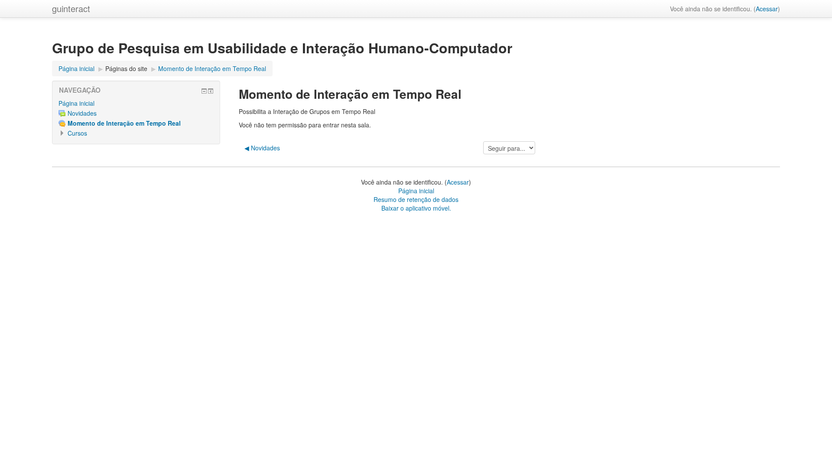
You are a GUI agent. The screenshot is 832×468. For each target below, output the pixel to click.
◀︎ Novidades (262, 147)
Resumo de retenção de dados (416, 199)
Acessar (767, 8)
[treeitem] (136, 103)
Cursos (77, 133)
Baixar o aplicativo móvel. (416, 208)
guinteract (71, 8)
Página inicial (76, 103)
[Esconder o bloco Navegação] (204, 91)
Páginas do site (126, 68)
